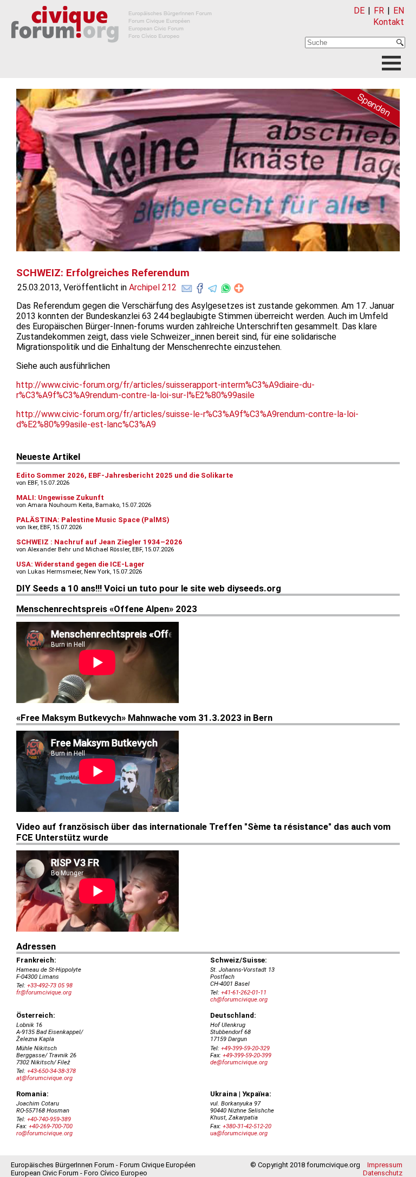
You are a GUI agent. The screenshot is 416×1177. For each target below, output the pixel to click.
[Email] (186, 286)
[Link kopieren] (238, 288)
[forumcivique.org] (111, 51)
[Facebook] (199, 286)
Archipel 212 (153, 287)
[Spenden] (362, 110)
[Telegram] (212, 286)
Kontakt (388, 22)
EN (398, 10)
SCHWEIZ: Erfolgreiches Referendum (103, 273)
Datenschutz (382, 1173)
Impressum (384, 1165)
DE (359, 10)
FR (379, 10)
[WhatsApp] (225, 286)
